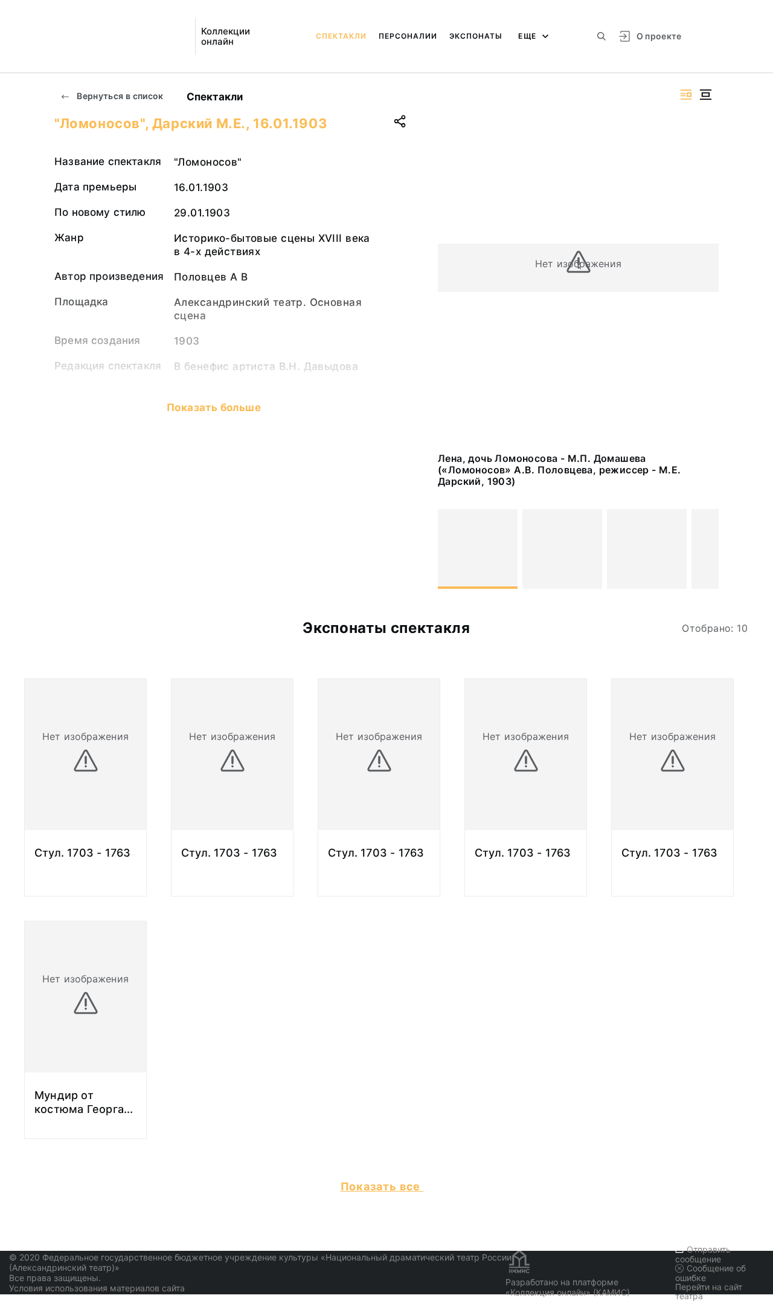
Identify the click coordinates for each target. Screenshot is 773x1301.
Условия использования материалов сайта (97, 1288)
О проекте (659, 36)
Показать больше (214, 407)
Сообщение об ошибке (710, 1273)
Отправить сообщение (703, 1254)
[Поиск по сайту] (601, 36)
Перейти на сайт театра (708, 1291)
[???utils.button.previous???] (452, 549)
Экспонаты (475, 36)
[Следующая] (704, 549)
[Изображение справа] (686, 94)
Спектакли (341, 36)
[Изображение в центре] (705, 94)
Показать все (382, 1186)
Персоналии (408, 36)
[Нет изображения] (478, 549)
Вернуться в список (119, 96)
